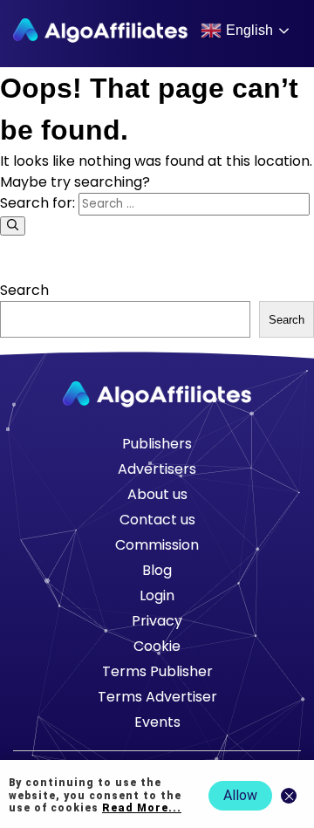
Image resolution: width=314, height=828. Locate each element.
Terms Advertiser (157, 697)
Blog (157, 570)
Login (157, 595)
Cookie (157, 646)
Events (157, 722)
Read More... (141, 808)
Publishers (157, 444)
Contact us (157, 520)
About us (157, 494)
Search (24, 290)
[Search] (12, 226)
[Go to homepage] (157, 394)
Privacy (157, 621)
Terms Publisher (157, 671)
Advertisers (157, 469)
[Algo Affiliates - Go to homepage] (100, 30)
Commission (157, 545)
